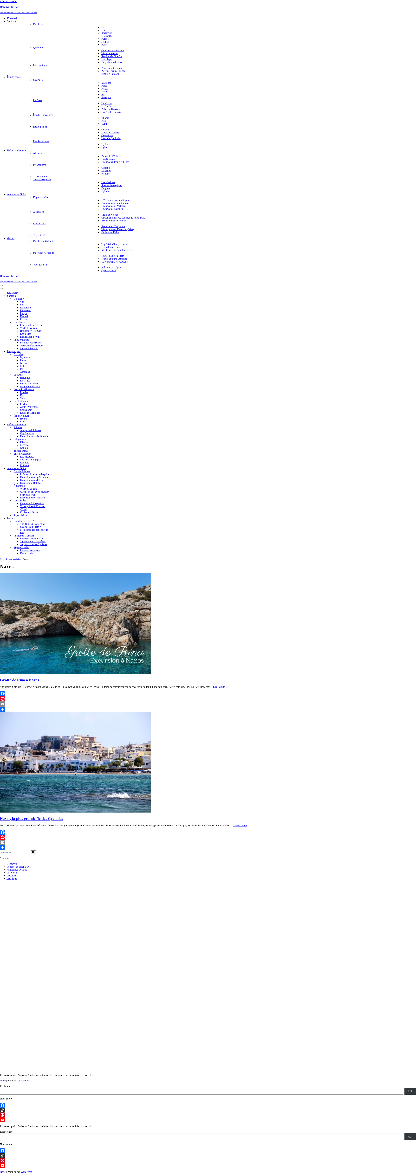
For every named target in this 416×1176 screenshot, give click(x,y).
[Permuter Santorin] (57, 296)
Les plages (106, 59)
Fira (103, 30)
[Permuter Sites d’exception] (57, 453)
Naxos (104, 88)
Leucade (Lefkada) (111, 138)
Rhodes (105, 117)
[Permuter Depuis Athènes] (57, 471)
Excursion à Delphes (112, 208)
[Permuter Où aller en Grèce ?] (57, 521)
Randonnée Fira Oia (111, 56)
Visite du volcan (109, 53)
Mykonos (106, 82)
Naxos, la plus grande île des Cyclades (31, 818)
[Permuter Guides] (57, 518)
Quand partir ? (108, 270)
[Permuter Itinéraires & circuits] (57, 535)
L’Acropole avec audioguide (116, 200)
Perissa (105, 44)
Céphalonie (107, 135)
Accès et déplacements (113, 71)
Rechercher (6, 1086)
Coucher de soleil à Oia (18, 866)
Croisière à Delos (110, 232)
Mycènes (106, 170)
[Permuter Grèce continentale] (57, 424)
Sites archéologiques (111, 185)
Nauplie (105, 173)
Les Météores (108, 182)
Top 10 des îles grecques (114, 244)
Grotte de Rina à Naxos (19, 680)
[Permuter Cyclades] (57, 354)
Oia (103, 27)
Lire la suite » (220, 686)
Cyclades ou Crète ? (111, 247)
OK (410, 1091)
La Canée (106, 106)
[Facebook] (145, 693)
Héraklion (106, 103)
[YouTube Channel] (208, 1119)
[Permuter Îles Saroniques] (57, 415)
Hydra (104, 144)
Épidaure (106, 191)
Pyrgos (105, 38)
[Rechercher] (33, 852)
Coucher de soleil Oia (112, 50)
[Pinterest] (145, 698)
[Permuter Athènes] (57, 427)
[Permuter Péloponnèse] (57, 439)
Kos (103, 120)
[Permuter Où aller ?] (57, 298)
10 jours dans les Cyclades (115, 261)
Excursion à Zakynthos (113, 226)
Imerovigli (106, 33)
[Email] (145, 704)
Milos (104, 91)
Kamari (105, 41)
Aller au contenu (8, 1)
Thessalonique (40, 176)
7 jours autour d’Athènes (114, 258)
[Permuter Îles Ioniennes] (57, 401)
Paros (104, 85)
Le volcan (11, 872)
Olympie (105, 167)
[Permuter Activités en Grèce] (57, 468)
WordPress (26, 1080)
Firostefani (106, 35)
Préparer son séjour (111, 267)
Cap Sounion (108, 159)
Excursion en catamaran (113, 220)
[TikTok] (208, 1110)
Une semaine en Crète (112, 255)
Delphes (105, 188)
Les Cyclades (15, 559)
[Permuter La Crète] (57, 375)
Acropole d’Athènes (111, 156)
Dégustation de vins (111, 62)
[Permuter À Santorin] (57, 486)
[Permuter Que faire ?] (57, 322)
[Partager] (145, 709)
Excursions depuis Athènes (115, 162)
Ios (102, 94)
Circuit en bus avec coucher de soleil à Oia (123, 217)
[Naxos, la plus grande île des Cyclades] (75, 811)
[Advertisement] (62, 905)
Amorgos (106, 97)
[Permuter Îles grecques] (57, 351)
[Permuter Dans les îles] (57, 500)
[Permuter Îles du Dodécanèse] (57, 389)
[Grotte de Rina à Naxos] (75, 673)
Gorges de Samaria (111, 112)
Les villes (11, 875)
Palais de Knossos (110, 109)
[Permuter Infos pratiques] (57, 339)
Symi (104, 123)
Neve (3, 1080)
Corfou (105, 129)
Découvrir (12, 18)
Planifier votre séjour (112, 68)
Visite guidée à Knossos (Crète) (117, 229)
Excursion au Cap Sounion (115, 203)
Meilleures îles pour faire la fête (117, 250)
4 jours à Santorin (110, 73)
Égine (104, 147)
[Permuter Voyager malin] (57, 547)
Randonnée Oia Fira (16, 869)
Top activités (39, 235)
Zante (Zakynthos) (110, 132)
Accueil (3, 559)
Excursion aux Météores (113, 206)
